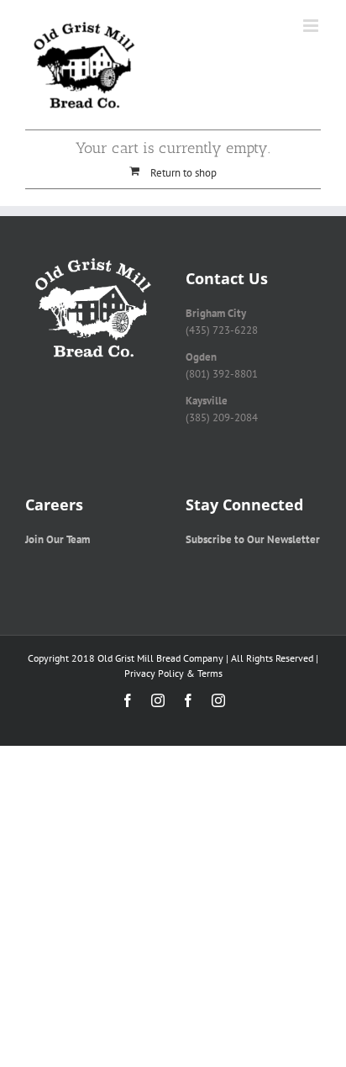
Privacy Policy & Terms (173, 673)
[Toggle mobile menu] (312, 25)
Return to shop (183, 173)
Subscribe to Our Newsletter (253, 539)
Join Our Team (57, 539)
